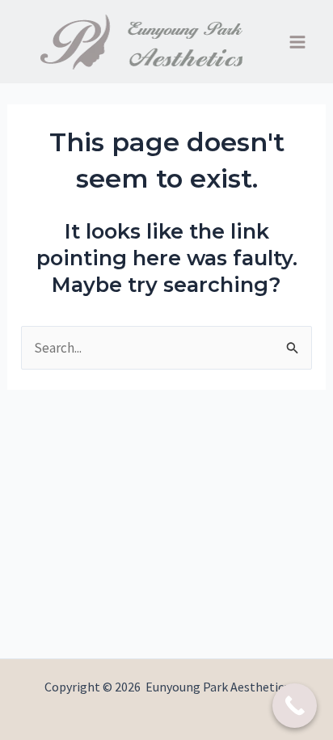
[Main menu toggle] (298, 42)
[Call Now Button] (294, 705)
